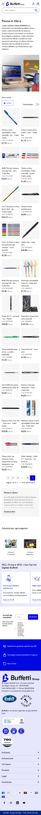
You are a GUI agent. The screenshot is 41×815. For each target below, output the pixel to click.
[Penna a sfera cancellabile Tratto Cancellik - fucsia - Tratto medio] (30, 156)
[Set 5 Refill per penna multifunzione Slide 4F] (11, 373)
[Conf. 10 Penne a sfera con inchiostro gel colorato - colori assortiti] (11, 230)
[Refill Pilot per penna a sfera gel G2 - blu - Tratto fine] (11, 268)
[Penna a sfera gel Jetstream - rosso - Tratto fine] (30, 373)
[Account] (33, 4)
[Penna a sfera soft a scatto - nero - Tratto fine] (30, 117)
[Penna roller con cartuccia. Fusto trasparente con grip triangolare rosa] (11, 444)
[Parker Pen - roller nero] (30, 230)
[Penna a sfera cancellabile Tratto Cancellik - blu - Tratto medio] (11, 117)
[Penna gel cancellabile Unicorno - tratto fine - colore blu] (30, 268)
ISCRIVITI (33, 617)
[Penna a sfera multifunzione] (30, 194)
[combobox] (20, 10)
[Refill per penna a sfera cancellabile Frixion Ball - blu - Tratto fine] (30, 408)
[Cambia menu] (3, 4)
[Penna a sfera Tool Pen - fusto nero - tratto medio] (11, 408)
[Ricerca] (36, 10)
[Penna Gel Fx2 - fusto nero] (30, 337)
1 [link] (8, 478)
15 (27, 478)
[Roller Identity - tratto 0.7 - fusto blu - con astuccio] (30, 444)
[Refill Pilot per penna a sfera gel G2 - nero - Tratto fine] (11, 156)
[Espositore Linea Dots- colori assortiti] (30, 304)
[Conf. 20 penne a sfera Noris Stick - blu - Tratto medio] (11, 194)
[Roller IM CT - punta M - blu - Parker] (11, 304)
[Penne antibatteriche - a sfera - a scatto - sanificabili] (11, 337)
